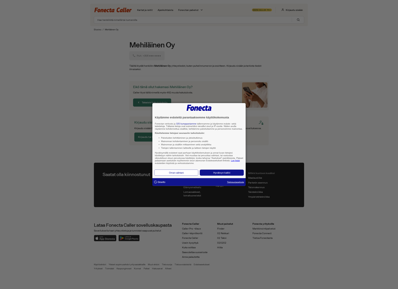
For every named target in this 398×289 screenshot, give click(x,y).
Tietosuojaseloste (235, 182)
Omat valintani (176, 172)
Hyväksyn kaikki (221, 172)
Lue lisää (235, 160)
